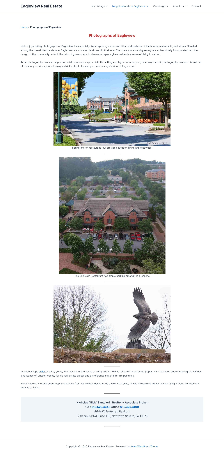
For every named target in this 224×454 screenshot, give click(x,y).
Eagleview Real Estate (41, 6)
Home (24, 27)
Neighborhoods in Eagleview (128, 6)
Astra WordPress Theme (144, 446)
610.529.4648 (100, 406)
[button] (106, 6)
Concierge (159, 6)
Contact (196, 6)
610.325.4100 (129, 406)
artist (42, 371)
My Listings (98, 6)
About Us (178, 6)
